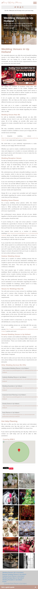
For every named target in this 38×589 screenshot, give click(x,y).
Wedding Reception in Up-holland (12, 579)
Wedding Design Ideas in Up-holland (13, 578)
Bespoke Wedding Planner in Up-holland (14, 574)
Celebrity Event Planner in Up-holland (13, 576)
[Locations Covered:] (2, 2)
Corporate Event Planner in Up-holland (15, 583)
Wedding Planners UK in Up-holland (12, 572)
